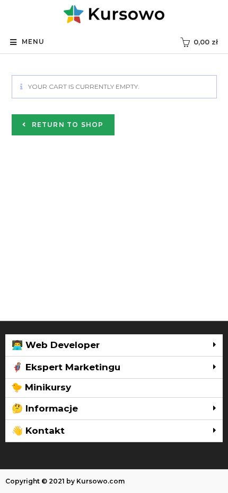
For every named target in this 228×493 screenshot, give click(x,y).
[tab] (114, 345)
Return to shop (67, 125)
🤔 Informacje (45, 408)
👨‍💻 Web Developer (56, 345)
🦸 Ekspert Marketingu (66, 367)
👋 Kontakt (38, 430)
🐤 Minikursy (41, 387)
